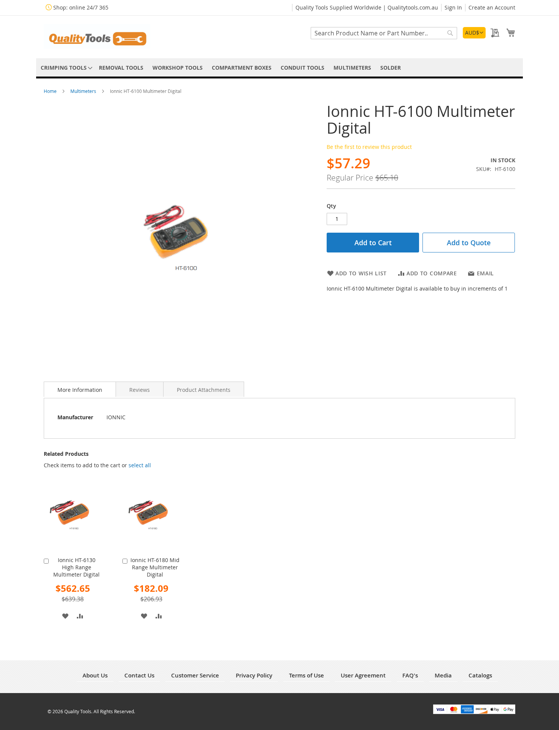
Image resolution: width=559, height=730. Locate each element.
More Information (79, 389)
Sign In (453, 7)
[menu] (279, 68)
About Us (95, 675)
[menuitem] (65, 68)
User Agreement (363, 675)
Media (443, 675)
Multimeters (83, 91)
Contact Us (139, 675)
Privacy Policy (254, 675)
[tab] (80, 389)
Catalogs (480, 675)
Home (51, 91)
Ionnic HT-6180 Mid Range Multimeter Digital (154, 567)
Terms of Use (306, 675)
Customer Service (195, 675)
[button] (474, 32)
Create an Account (491, 7)
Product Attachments (203, 389)
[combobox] (384, 33)
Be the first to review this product (369, 146)
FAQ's (410, 675)
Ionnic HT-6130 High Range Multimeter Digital (76, 567)
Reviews (139, 389)
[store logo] (97, 36)
